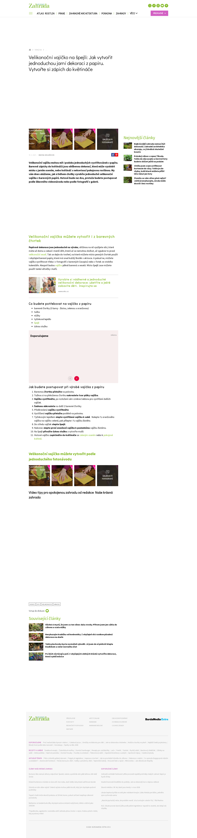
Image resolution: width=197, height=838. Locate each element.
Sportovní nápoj (134, 753)
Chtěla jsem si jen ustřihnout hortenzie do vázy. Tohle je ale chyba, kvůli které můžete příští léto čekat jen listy (149, 169)
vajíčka (58, 265)
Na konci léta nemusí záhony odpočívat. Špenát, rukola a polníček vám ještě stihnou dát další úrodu (63, 775)
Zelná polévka (39, 753)
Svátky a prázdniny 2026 (83, 761)
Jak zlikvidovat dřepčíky (144, 761)
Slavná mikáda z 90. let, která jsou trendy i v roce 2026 (120, 787)
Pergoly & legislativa (75, 758)
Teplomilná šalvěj (99, 761)
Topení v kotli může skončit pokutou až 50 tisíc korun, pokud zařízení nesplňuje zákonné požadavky (61, 796)
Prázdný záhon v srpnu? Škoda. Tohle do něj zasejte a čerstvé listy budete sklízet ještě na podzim (150, 159)
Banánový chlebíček (148, 750)
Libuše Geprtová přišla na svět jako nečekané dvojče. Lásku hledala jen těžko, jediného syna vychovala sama (132, 793)
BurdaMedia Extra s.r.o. (101, 827)
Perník (118, 750)
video (32, 604)
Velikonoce (47, 604)
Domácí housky (66, 753)
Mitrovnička (129, 761)
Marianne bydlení (96, 725)
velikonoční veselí (37, 254)
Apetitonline (94, 718)
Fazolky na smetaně (81, 753)
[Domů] (39, 718)
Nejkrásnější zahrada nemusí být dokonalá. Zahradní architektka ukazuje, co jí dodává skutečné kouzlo (149, 147)
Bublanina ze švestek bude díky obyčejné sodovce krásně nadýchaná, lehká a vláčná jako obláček (61, 804)
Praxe (61, 13)
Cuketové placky (148, 753)
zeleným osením (88, 435)
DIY (38, 604)
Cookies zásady (118, 725)
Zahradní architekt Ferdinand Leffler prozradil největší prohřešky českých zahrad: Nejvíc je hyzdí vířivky (133, 775)
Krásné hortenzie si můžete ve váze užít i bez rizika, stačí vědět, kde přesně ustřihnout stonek (62, 782)
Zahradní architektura (83, 13)
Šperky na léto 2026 (71, 745)
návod (57, 604)
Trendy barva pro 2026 (65, 761)
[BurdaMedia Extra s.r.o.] (151, 719)
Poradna (106, 13)
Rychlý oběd (134, 750)
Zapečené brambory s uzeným (116, 753)
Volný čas (38, 50)
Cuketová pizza (75, 742)
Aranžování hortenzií (47, 761)
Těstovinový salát (96, 753)
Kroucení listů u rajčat (115, 761)
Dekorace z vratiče (135, 758)
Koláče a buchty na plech (137, 742)
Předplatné (70, 718)
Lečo (113, 750)
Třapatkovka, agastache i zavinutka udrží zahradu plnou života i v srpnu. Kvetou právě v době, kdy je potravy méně (63, 812)
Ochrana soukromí (119, 722)
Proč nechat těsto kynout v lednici (55, 742)
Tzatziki (125, 750)
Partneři (69, 729)
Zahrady (121, 13)
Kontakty (70, 722)
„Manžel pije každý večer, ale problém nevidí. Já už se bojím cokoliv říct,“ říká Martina (132, 800)
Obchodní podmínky (119, 718)
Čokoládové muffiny (66, 750)
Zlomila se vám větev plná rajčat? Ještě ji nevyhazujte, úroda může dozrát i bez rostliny (150, 181)
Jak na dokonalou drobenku (115, 742)
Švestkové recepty (50, 750)
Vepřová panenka (52, 753)
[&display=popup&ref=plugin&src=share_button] (113, 155)
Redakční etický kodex (74, 725)
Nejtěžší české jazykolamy (157, 742)
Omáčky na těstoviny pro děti (93, 742)
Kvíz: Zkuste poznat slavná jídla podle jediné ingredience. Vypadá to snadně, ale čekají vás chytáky (133, 807)
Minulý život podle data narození (41, 745)
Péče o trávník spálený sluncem (55, 758)
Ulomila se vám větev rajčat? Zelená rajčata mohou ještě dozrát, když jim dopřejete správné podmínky (62, 788)
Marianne (92, 722)
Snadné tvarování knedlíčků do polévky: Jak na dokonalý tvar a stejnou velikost (130, 782)
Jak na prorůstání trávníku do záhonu (113, 758)
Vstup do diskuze (36, 610)
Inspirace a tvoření (91, 758)
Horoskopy (58, 745)
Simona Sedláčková (46, 155)
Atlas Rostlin (45, 13)
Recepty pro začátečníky (100, 750)
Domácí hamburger (83, 750)
